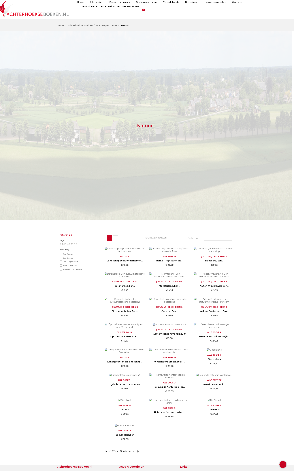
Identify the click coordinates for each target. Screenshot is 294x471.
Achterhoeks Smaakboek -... (169, 361)
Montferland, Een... (169, 286)
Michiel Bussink (70, 265)
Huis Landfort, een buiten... (169, 412)
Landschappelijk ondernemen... (125, 260)
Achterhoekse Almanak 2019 (169, 333)
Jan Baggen (68, 254)
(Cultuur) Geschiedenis (214, 256)
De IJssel (125, 409)
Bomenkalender (124, 434)
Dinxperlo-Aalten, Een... (125, 311)
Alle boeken (169, 256)
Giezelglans (214, 359)
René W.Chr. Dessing (72, 269)
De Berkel (214, 409)
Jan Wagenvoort (70, 262)
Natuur (124, 256)
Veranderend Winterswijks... (214, 336)
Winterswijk (124, 332)
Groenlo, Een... (169, 311)
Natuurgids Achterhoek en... (169, 387)
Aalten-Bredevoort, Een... (214, 311)
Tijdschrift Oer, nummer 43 (124, 384)
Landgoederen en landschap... (124, 361)
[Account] (80, 14)
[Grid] (109, 238)
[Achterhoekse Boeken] (35, 8)
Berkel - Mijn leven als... (169, 260)
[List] (115, 238)
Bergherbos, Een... (125, 286)
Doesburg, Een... (214, 260)
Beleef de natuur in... (214, 384)
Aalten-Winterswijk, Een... (214, 286)
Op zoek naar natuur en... (124, 336)
